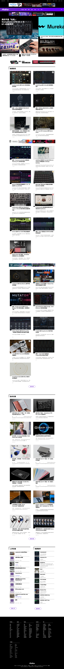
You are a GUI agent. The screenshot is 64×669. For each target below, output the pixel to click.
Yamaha (16, 657)
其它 (17, 637)
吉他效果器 (49, 629)
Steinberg (11, 656)
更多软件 (38, 608)
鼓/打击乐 (11, 629)
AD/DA (49, 630)
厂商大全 (22, 9)
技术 (35, 9)
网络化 (30, 635)
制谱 (36, 636)
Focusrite (11, 647)
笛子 (10, 634)
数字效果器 (44, 637)
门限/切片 (25, 634)
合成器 (49, 624)
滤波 (24, 631)
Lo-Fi (29, 627)
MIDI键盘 (44, 624)
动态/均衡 (49, 631)
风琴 (10, 635)
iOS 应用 (15, 665)
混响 (24, 625)
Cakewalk (16, 647)
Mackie (11, 650)
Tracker (37, 630)
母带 (29, 626)
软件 (32, 9)
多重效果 (25, 636)
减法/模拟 (18, 624)
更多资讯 (32, 386)
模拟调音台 (44, 628)
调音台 (25, 629)
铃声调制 (30, 636)
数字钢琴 (49, 628)
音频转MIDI (30, 631)
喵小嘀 (22, 665)
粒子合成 (18, 628)
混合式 (18, 629)
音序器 (49, 637)
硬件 (29, 9)
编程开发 (37, 637)
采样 (17, 627)
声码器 (25, 635)
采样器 (49, 635)
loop (10, 631)
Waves (11, 657)
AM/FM (18, 626)
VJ (48, 627)
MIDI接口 (44, 626)
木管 (10, 636)
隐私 (46, 665)
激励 (24, 624)
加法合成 (18, 625)
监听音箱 (44, 635)
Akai (10, 645)
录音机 (30, 634)
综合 (10, 637)
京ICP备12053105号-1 (32, 666)
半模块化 (18, 630)
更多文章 (32, 538)
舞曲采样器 (49, 636)
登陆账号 (4, 0)
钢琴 (10, 630)
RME (15, 654)
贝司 (10, 626)
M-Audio (16, 650)
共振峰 (18, 635)
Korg (10, 649)
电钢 (10, 627)
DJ (36, 631)
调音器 (30, 637)
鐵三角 (16, 645)
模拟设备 (49, 625)
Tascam (11, 655)
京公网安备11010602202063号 (39, 666)
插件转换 (37, 635)
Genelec (11, 648)
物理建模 (18, 636)
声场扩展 (25, 628)
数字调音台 (44, 629)
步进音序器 (37, 634)
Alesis (16, 644)
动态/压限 (30, 628)
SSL (10, 654)
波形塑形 (18, 634)
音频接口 (44, 627)
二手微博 (61, 0)
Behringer (11, 646)
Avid (15, 646)
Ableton (11, 644)
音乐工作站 (37, 625)
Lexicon (16, 649)
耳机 (43, 631)
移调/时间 (25, 630)
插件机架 (37, 629)
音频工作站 (37, 624)
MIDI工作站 (37, 626)
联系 (44, 665)
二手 (38, 9)
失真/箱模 (30, 630)
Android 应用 (19, 665)
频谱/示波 (30, 625)
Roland (16, 655)
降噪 (29, 624)
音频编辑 (37, 628)
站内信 (8, 0)
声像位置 (25, 637)
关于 (42, 665)
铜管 (10, 624)
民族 (10, 625)
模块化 (18, 631)
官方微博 (56, 0)
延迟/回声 (25, 626)
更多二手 (13, 608)
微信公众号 (49, 0)
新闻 (25, 9)
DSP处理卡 (44, 636)
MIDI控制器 (44, 625)
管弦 (10, 628)
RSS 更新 (35, 665)
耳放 (43, 634)
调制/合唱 (30, 629)
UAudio (16, 656)
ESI (15, 648)
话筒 (43, 630)
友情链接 (49, 665)
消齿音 (25, 627)
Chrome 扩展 (39, 665)
